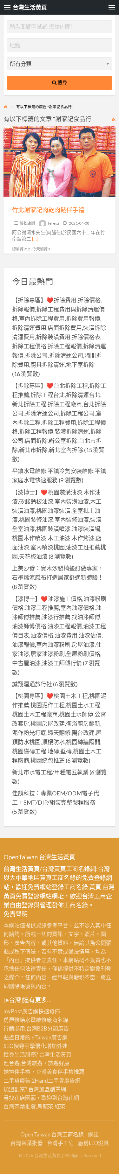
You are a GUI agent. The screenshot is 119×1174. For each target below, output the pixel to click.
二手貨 (56, 1080)
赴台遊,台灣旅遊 (23, 1063)
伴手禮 (65, 1071)
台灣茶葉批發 (19, 1106)
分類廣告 (58, 1028)
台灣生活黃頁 (30, 7)
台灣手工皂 (60, 1143)
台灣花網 (68, 1097)
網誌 (93, 1134)
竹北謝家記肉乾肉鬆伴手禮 (48, 209)
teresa (53, 223)
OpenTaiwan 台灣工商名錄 (52, 1134)
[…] (35, 238)
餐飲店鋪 (27, 223)
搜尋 (61, 82)
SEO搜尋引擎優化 (24, 1046)
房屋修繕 (14, 1020)
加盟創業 (50, 1089)
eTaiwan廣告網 (49, 1037)
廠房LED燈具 (93, 1143)
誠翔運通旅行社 (32, 684)
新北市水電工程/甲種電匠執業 (50, 772)
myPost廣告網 (20, 1011)
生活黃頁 (60, 1054)
